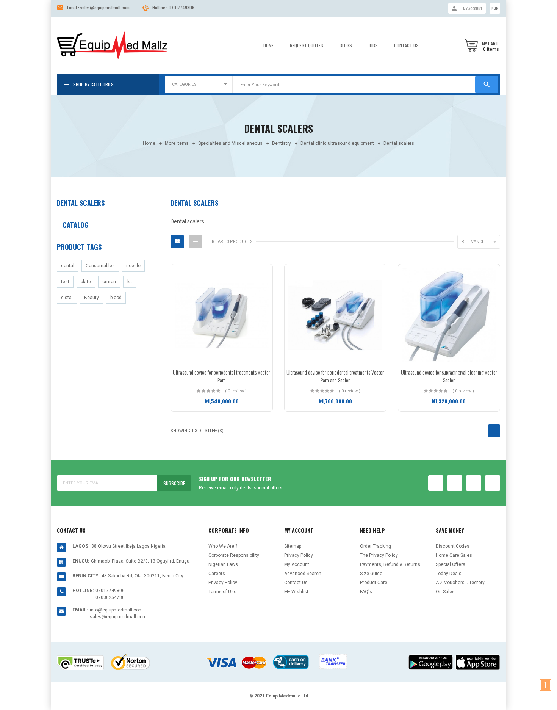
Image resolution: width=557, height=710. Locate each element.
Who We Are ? (222, 546)
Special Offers (450, 564)
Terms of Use (222, 591)
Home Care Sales (454, 555)
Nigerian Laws (223, 564)
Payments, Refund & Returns (390, 564)
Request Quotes (306, 45)
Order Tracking (375, 546)
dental (67, 265)
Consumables (100, 265)
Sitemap (292, 546)
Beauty (91, 297)
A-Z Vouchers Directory (460, 582)
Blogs (346, 45)
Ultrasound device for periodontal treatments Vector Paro (221, 376)
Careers (216, 573)
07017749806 (181, 7)
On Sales (445, 591)
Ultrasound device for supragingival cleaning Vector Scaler (449, 376)
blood (116, 297)
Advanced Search (302, 573)
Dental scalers (81, 203)
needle (133, 265)
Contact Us (406, 45)
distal (67, 297)
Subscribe (174, 483)
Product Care (373, 582)
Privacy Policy (222, 582)
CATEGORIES (184, 84)
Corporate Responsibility (233, 555)
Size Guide (371, 573)
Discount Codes (452, 546)
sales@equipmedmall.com (105, 7)
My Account (296, 564)
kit (129, 281)
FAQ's (366, 591)
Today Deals (449, 573)
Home (268, 45)
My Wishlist (296, 591)
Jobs (373, 45)
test (65, 281)
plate (86, 281)
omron (109, 281)
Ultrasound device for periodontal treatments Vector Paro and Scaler (335, 376)
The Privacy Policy (379, 555)
